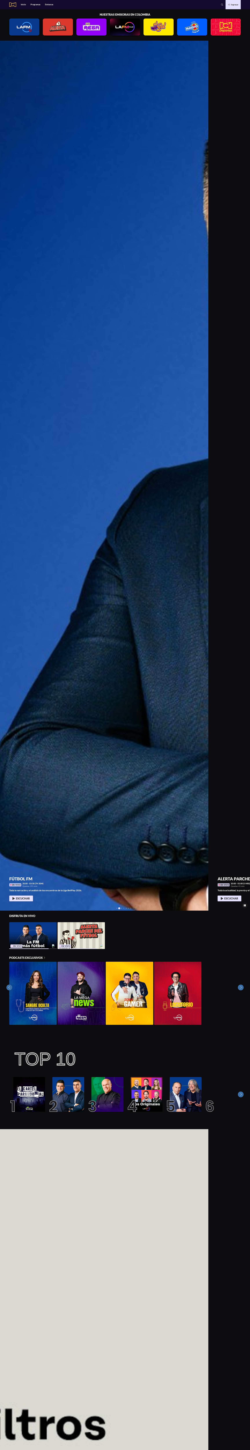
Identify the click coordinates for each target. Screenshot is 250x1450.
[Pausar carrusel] (245, 905)
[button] (222, 4)
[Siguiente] (241, 1094)
